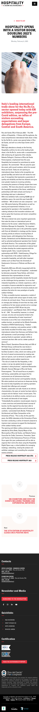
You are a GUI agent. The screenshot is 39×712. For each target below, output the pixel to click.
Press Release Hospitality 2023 (20, 460)
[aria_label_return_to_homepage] (12, 3)
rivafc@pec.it (26, 698)
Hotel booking (10, 626)
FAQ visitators (10, 620)
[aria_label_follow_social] (3, 604)
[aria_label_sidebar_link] (14, 708)
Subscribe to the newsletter (14, 599)
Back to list (20, 21)
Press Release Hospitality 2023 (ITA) (19, 456)
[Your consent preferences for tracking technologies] (4, 708)
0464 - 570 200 (5, 580)
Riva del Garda (10, 629)
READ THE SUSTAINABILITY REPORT (14, 662)
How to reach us (10, 623)
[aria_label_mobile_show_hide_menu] (34, 4)
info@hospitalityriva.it (8, 573)
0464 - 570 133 (5, 571)
